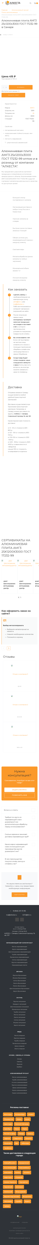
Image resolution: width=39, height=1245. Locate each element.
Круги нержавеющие (19, 949)
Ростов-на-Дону (9, 1134)
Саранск (30, 1134)
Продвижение (15, 1222)
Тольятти (28, 1138)
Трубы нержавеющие (19, 954)
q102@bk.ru (17, 302)
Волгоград (8, 1114)
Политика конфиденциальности (19, 1230)
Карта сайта (19, 1233)
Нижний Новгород (21, 1124)
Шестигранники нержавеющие (20, 952)
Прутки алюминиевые (19, 1085)
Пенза (17, 1129)
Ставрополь (17, 1138)
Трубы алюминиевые (19, 1080)
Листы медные (19, 1035)
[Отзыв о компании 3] (19, 674)
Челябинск (8, 1148)
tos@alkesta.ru (18, 304)
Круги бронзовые (19, 991)
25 (33, 113)
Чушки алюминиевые (19, 1093)
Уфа (16, 1143)
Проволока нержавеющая (19, 957)
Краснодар (8, 1124)
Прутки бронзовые (19, 975)
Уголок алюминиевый (19, 1082)
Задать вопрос (19, 790)
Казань (19, 1119)
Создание (25, 1222)
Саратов (7, 1138)
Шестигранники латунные (19, 1006)
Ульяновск (8, 1143)
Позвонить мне (19, 795)
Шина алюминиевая (19, 1087)
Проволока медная (19, 1043)
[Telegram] (16, 919)
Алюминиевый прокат (19, 1073)
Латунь (19, 997)
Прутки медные (19, 1038)
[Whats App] (21, 919)
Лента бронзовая (19, 983)
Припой (19, 1064)
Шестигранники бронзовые (19, 988)
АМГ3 (32, 108)
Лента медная (19, 1048)
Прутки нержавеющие (19, 962)
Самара (21, 1134)
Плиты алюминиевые (19, 1090)
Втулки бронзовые (19, 978)
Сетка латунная (19, 1020)
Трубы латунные (19, 1012)
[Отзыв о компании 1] (19, 735)
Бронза (19, 971)
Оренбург (7, 1129)
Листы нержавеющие (19, 946)
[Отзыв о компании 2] (19, 704)
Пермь (24, 1129)
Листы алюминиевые (19, 1077)
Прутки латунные (19, 1001)
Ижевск (31, 1114)
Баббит (19, 1067)
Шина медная (19, 1046)
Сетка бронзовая (19, 980)
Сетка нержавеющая (19, 960)
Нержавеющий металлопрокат (19, 943)
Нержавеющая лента (19, 965)
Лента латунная (19, 1017)
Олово (19, 1059)
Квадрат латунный (19, 1004)
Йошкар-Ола (8, 1119)
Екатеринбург (20, 1114)
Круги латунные (19, 1025)
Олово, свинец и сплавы (19, 1055)
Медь (19, 1031)
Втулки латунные (19, 1022)
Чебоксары (25, 1143)
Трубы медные (19, 1040)
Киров (27, 1119)
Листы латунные (19, 1014)
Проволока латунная (19, 1009)
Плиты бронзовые (19, 986)
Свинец (19, 1061)
